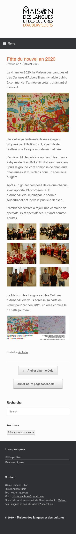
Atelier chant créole (38, 370)
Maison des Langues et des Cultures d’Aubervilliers (35, 502)
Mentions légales (14, 462)
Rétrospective (12, 457)
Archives (23, 352)
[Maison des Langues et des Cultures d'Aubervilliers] (38, 16)
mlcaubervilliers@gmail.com (28, 496)
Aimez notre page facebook (38, 384)
